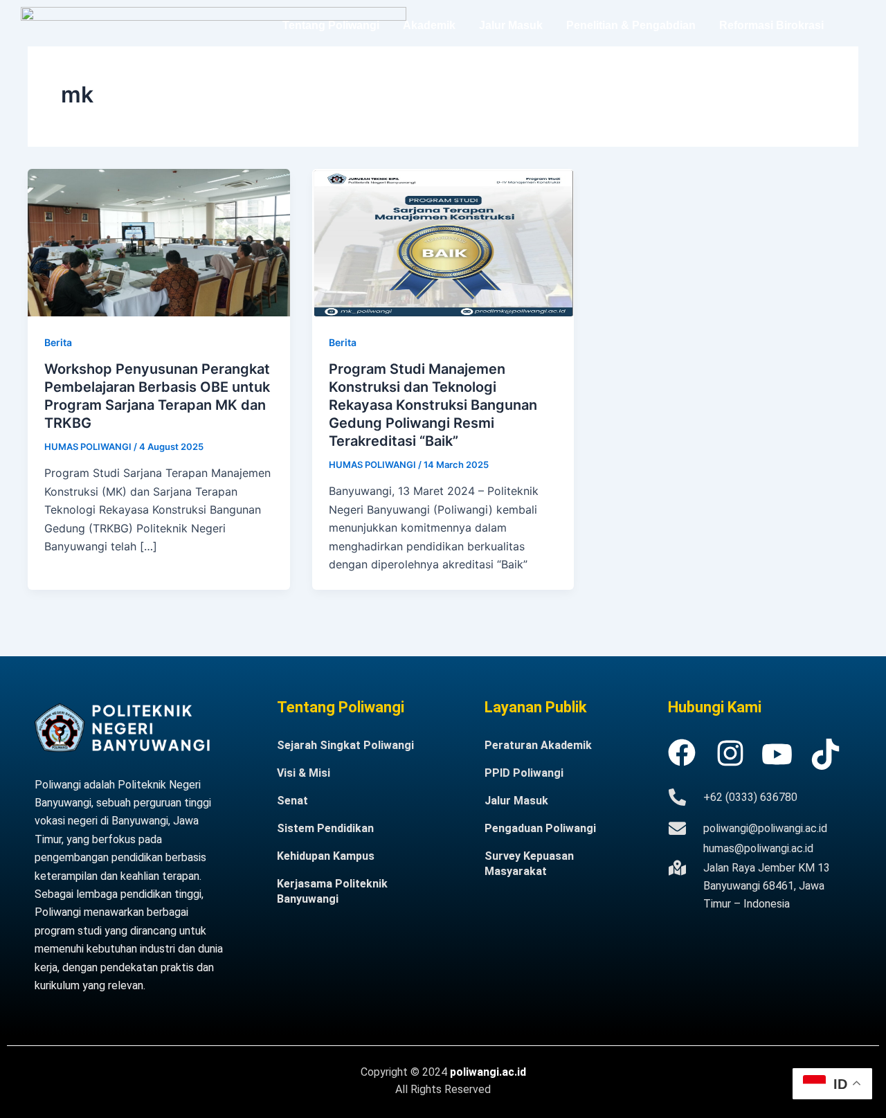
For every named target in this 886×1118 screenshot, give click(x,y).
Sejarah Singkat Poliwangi (345, 745)
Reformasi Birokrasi (771, 25)
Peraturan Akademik (538, 745)
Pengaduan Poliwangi (540, 828)
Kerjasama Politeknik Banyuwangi (332, 891)
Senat (292, 800)
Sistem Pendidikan (325, 828)
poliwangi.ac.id (488, 1072)
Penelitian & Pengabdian (631, 25)
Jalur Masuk (511, 25)
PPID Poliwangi (524, 772)
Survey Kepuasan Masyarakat (529, 863)
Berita (58, 342)
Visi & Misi (303, 772)
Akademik (429, 25)
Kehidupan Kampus (325, 856)
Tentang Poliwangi (330, 25)
